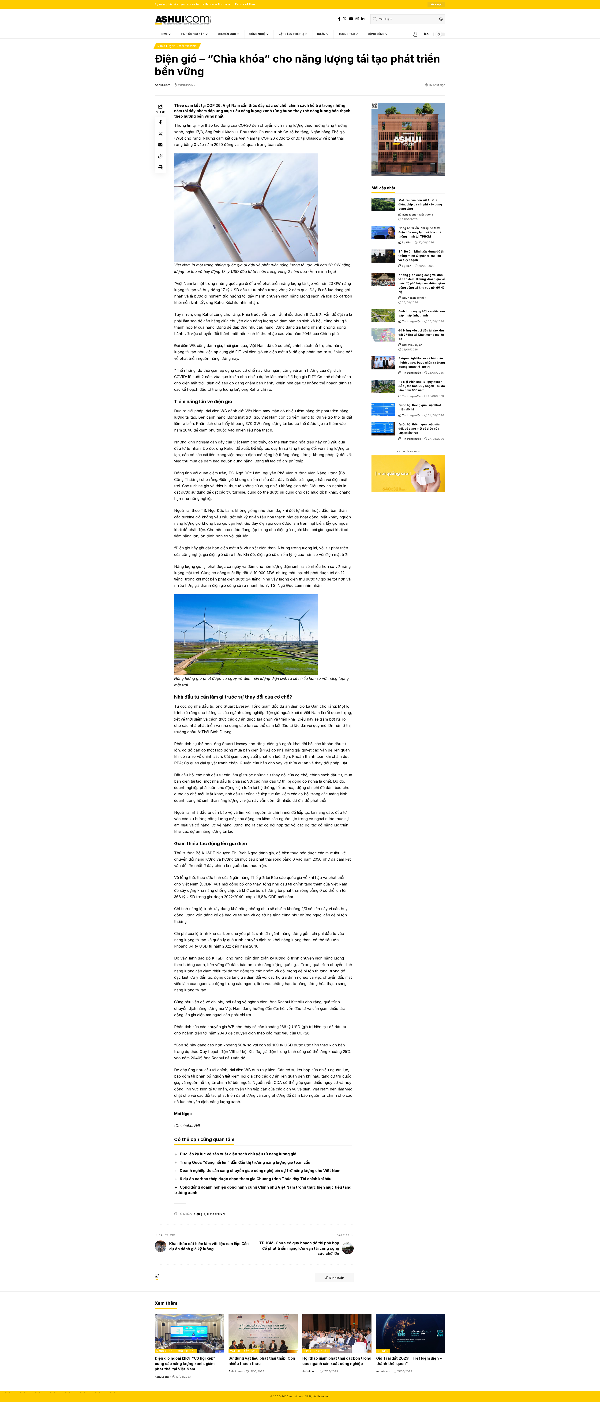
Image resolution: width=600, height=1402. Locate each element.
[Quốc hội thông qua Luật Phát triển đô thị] (383, 409)
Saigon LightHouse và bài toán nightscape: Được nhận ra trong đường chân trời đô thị (421, 362)
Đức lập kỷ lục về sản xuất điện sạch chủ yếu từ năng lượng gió (238, 1154)
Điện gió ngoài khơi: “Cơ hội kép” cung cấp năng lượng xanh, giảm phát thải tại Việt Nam (185, 1363)
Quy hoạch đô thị (413, 297)
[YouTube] (351, 19)
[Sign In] (415, 34)
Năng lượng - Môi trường (177, 46)
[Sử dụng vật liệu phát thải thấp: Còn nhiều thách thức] (263, 1333)
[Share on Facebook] (160, 122)
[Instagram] (357, 19)
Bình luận (336, 1277)
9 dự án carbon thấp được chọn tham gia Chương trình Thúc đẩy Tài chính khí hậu (255, 1178)
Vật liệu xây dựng (244, 1351)
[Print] (160, 167)
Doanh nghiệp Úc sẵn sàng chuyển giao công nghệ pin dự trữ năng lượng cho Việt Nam (260, 1170)
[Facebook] (339, 19)
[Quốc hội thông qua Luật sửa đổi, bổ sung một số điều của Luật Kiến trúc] (383, 428)
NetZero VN (216, 1214)
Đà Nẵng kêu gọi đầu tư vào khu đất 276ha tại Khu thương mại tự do (421, 335)
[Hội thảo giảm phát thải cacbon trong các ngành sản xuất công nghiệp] (336, 1333)
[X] (345, 19)
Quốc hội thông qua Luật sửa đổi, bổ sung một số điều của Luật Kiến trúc (419, 429)
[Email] (160, 144)
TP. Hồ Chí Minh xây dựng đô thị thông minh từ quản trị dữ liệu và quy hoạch (421, 256)
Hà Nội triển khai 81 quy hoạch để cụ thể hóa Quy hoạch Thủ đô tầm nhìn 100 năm (421, 386)
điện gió (199, 1214)
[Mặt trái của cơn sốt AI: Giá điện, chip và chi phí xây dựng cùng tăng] (383, 204)
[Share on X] (160, 133)
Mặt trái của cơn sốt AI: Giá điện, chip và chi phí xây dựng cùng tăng (420, 204)
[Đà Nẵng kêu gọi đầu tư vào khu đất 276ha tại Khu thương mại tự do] (383, 335)
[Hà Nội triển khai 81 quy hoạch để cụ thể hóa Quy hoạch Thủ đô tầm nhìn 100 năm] (383, 386)
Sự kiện (406, 242)
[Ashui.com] (183, 19)
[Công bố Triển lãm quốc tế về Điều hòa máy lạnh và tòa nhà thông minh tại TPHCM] (383, 232)
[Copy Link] (160, 156)
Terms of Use (244, 4)
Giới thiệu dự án (412, 344)
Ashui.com (162, 85)
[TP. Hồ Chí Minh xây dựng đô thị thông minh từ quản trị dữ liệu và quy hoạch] (383, 256)
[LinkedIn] (363, 19)
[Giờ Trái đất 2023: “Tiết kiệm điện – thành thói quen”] (410, 1333)
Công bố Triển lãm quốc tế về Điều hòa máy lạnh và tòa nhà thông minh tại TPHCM (419, 232)
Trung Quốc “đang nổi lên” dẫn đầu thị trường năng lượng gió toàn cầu (245, 1162)
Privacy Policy (216, 4)
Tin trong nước (411, 321)
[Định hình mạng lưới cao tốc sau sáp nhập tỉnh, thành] (383, 315)
